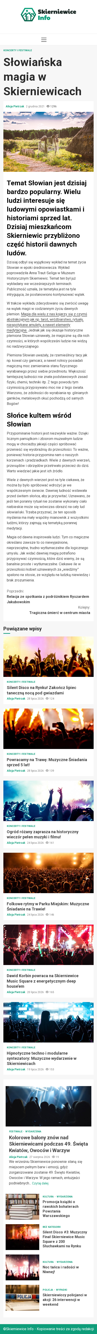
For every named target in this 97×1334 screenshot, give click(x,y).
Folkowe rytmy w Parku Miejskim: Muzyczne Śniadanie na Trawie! (48, 873)
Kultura (48, 1196)
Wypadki (61, 1290)
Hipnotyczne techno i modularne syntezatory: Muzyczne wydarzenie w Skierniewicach (48, 1022)
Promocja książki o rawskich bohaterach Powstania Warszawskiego (22, 1207)
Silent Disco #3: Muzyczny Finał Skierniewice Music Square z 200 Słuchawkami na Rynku (22, 1237)
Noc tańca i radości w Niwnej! (22, 1267)
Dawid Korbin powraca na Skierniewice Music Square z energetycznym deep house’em (48, 945)
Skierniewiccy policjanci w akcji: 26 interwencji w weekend (22, 1298)
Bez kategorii (51, 1227)
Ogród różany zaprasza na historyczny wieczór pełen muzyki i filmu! (48, 801)
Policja (48, 1290)
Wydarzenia (33, 1131)
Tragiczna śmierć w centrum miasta (59, 610)
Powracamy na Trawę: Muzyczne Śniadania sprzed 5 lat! (48, 729)
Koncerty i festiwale (17, 50)
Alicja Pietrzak (15, 106)
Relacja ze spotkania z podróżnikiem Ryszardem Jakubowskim (48, 596)
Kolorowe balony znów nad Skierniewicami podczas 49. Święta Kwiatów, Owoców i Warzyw (48, 1106)
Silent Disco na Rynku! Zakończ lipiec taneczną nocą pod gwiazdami (48, 656)
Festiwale (16, 1131)
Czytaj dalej (40, 1183)
